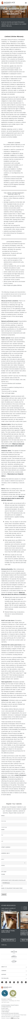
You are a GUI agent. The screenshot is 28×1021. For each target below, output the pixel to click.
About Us (4, 966)
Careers (3, 970)
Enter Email (3, 821)
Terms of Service (5, 1010)
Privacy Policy (4, 1008)
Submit (4, 894)
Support (3, 974)
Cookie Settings (5, 1011)
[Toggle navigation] (26, 3)
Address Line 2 (5, 853)
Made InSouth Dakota (14, 956)
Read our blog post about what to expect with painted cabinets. (12, 498)
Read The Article (8, 940)
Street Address (5, 847)
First (2, 835)
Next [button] (25, 908)
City (2, 859)
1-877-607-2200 (5, 1002)
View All (4, 944)
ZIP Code (3, 871)
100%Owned (14, 951)
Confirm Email (4, 827)
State (2, 865)
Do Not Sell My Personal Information (10, 1013)
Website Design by (6, 1018)
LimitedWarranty (13, 961)
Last (2, 841)
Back (5, 7)
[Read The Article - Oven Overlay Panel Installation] (10, 920)
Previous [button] (22, 908)
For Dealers (5, 978)
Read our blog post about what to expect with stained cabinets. (12, 445)
